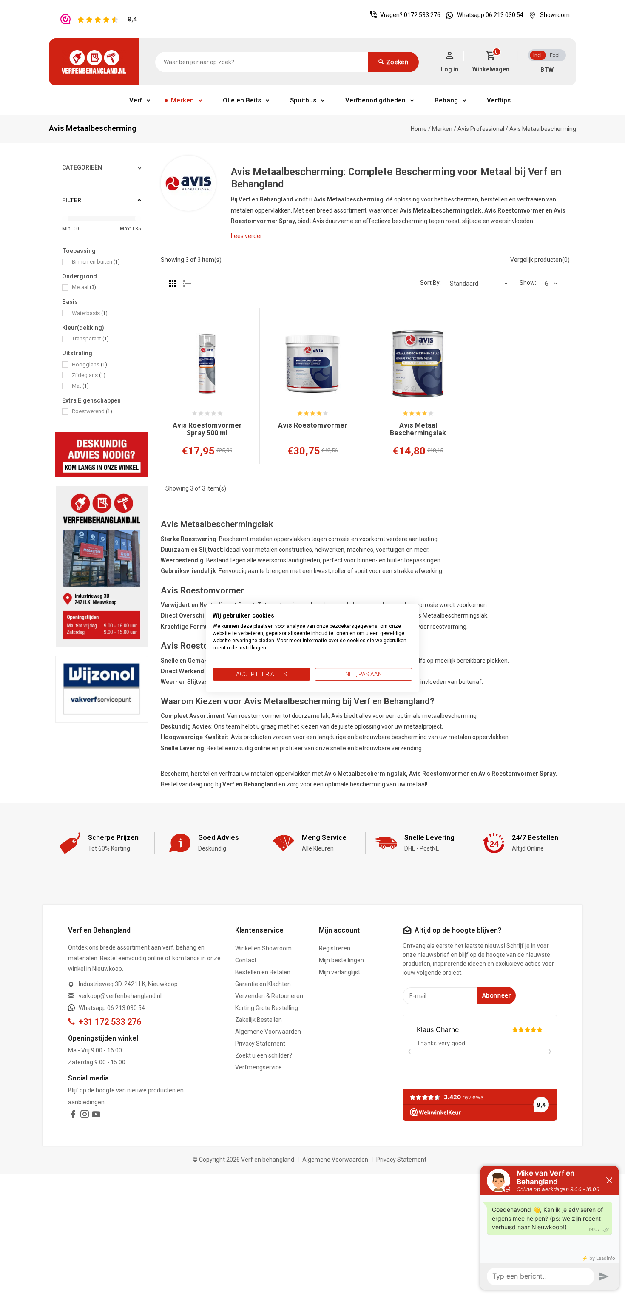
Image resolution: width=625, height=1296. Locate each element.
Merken (182, 100)
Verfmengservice (258, 1067)
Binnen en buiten (96, 261)
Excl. (555, 55)
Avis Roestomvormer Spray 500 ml (207, 429)
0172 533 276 (422, 14)
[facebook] (73, 1115)
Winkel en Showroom (263, 948)
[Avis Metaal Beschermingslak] (418, 364)
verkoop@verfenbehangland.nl (120, 996)
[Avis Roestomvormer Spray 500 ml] (207, 364)
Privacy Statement (260, 1043)
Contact (245, 960)
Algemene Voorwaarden (268, 1031)
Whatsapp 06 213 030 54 (490, 14)
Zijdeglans (88, 375)
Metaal (84, 287)
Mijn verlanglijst (339, 972)
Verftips (499, 100)
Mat (80, 386)
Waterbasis (90, 313)
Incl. (538, 55)
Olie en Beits (242, 100)
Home (419, 128)
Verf (135, 100)
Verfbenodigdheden (375, 100)
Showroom (555, 14)
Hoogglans (89, 364)
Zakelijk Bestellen (258, 1019)
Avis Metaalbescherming (542, 128)
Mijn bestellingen (341, 960)
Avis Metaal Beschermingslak (418, 429)
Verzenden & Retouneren (269, 996)
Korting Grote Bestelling (266, 1007)
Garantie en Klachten (263, 984)
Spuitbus (303, 100)
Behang (446, 100)
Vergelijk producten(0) (540, 259)
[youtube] (96, 1115)
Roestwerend (92, 411)
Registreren (334, 948)
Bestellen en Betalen (262, 972)
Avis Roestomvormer (312, 425)
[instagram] (85, 1115)
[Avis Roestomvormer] (312, 364)
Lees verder (246, 236)
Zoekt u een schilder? (263, 1055)
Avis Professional (481, 128)
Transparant (90, 338)
